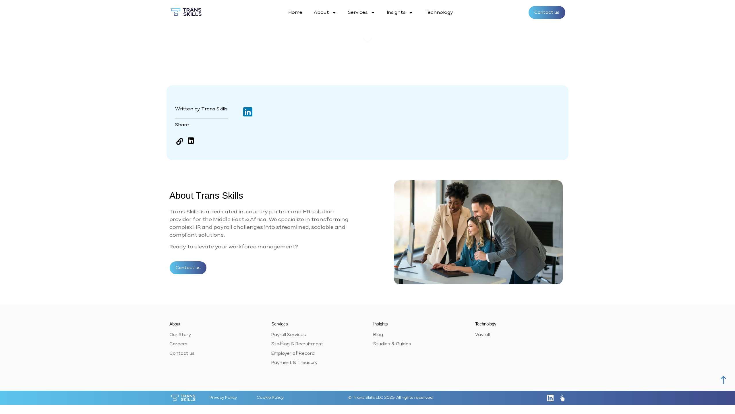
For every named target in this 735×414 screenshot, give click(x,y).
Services (358, 12)
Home (295, 12)
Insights (396, 12)
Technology (439, 12)
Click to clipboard (179, 141)
